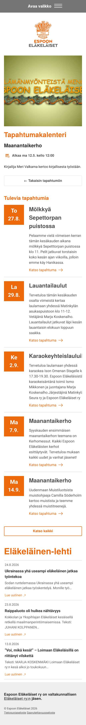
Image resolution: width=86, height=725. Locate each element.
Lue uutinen (13, 595)
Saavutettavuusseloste (41, 712)
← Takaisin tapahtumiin (43, 180)
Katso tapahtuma (42, 270)
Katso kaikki (43, 531)
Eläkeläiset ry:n (17, 698)
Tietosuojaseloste (15, 712)
